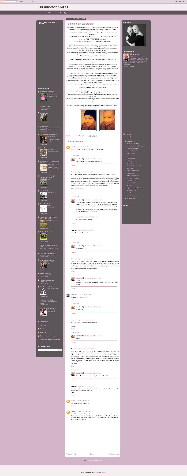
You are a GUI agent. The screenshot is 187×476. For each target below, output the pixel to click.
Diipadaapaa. (130, 161)
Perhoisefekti (44, 329)
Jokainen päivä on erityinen (47, 255)
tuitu (72, 400)
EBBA (73, 295)
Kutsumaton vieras (53, 7)
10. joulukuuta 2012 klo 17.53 (85, 230)
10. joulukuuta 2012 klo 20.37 (93, 246)
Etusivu (42, 13)
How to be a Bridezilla (46, 204)
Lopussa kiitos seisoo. (133, 151)
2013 (127, 137)
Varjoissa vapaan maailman (48, 308)
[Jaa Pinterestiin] (96, 136)
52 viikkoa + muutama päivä (48, 134)
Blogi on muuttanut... (52, 192)
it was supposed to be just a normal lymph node (48, 176)
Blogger (104, 472)
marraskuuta (130, 196)
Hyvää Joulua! (131, 153)
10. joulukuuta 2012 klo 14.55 (82, 147)
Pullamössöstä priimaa (47, 280)
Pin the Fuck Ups (45, 106)
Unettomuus (130, 168)
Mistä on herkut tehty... (46, 232)
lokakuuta (130, 198)
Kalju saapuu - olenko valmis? (135, 188)
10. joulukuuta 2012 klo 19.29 (83, 295)
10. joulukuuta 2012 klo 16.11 (90, 217)
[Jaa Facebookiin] (94, 136)
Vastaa (73, 152)
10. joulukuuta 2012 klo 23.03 (85, 386)
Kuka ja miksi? (52, 13)
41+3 (48, 179)
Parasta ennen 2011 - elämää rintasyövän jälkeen (48, 217)
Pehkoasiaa (130, 185)
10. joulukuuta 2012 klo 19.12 (85, 259)
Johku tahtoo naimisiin (47, 260)
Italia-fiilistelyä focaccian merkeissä (49, 248)
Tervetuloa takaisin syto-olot (134, 165)
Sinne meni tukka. (132, 183)
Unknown (73, 411)
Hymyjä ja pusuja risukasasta (48, 336)
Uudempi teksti (71, 454)
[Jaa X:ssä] (92, 136)
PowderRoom (44, 148)
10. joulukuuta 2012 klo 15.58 (85, 172)
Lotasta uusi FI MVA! (52, 288)
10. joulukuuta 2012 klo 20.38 (93, 278)
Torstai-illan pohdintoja (133, 148)
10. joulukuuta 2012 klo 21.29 (85, 349)
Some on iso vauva (45, 108)
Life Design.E (44, 321)
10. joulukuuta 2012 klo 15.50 (93, 159)
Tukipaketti (130, 193)
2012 (127, 139)
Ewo (72, 147)
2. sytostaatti (130, 173)
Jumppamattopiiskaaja (46, 300)
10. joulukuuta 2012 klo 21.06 (85, 320)
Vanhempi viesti (114, 454)
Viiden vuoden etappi (53, 220)
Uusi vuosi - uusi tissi (133, 143)
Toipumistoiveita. (131, 156)
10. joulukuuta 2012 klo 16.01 (93, 200)
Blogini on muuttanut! (45, 275)
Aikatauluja (63, 13)
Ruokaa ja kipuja (131, 163)
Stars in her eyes (45, 273)
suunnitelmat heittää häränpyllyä (136, 146)
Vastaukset (76, 155)
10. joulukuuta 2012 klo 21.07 (93, 335)
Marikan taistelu (44, 126)
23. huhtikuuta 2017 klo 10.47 (85, 411)
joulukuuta (130, 141)
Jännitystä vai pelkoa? (133, 180)
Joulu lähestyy (131, 158)
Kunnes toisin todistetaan (134, 178)
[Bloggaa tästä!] (90, 136)
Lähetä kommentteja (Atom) (94, 460)
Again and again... (44, 281)
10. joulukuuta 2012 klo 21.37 (93, 373)
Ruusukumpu (44, 113)
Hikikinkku (43, 332)
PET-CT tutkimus (131, 190)
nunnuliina (79, 159)
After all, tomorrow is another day (50, 339)
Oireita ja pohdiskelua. (133, 170)
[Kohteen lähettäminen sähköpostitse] (89, 136)
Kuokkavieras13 (44, 190)
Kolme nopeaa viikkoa (133, 175)
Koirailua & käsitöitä (46, 287)
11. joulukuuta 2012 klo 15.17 (82, 400)
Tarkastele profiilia (128, 66)
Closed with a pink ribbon (47, 253)
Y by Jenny (43, 325)
